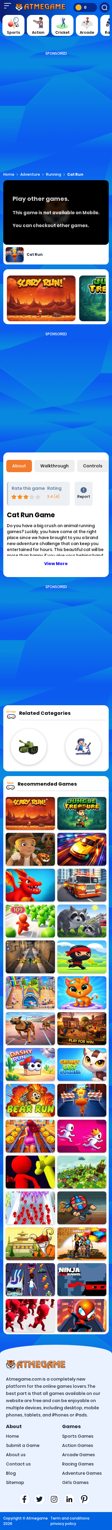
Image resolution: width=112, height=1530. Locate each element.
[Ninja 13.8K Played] (81, 956)
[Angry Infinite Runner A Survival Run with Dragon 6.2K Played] (30, 956)
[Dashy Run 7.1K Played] (30, 1064)
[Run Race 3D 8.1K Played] (81, 1136)
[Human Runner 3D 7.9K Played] (30, 1172)
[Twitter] (41, 1499)
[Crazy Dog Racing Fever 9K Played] (30, 1028)
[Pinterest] (86, 1499)
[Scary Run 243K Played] (30, 813)
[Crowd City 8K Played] (30, 1315)
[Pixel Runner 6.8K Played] (81, 1172)
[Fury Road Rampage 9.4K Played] (81, 849)
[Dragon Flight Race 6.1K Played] (30, 885)
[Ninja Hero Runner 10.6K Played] (81, 1207)
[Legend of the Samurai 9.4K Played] (30, 1243)
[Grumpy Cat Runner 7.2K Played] (81, 1064)
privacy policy (63, 1523)
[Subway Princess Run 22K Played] (30, 1136)
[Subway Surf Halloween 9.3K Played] (30, 1279)
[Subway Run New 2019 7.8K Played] (81, 1243)
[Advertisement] (56, 112)
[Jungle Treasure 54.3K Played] (81, 813)
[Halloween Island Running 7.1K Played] (30, 849)
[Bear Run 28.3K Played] (30, 1100)
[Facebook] (26, 1499)
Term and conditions (70, 1518)
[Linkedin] (71, 1499)
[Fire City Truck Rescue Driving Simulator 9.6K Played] (81, 885)
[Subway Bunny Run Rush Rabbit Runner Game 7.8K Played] (30, 992)
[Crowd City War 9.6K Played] (30, 921)
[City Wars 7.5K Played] (30, 1207)
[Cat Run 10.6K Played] (81, 1100)
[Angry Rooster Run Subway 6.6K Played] (81, 1028)
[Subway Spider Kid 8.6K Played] (81, 1315)
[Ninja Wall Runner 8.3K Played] (81, 1279)
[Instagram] (56, 1499)
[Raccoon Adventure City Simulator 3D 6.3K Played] (81, 921)
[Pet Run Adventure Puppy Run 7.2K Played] (81, 992)
